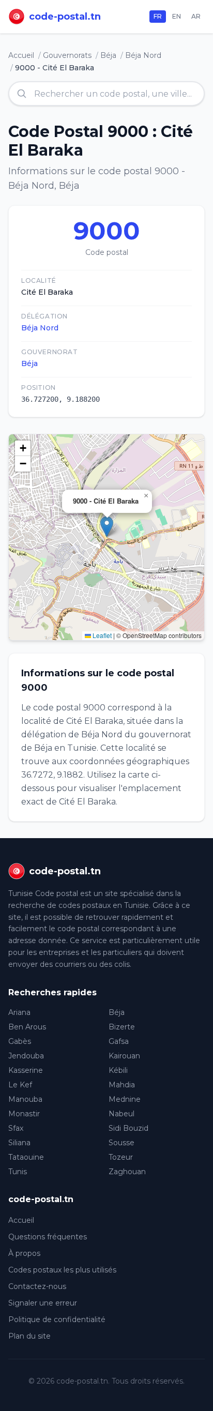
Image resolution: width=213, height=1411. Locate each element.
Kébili (118, 1070)
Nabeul (121, 1113)
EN (176, 16)
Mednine (125, 1099)
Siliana (19, 1142)
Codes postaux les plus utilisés (62, 1270)
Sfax (15, 1128)
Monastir (24, 1113)
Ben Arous (27, 1026)
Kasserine (25, 1070)
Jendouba (26, 1055)
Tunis (17, 1171)
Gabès (19, 1041)
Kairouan (124, 1055)
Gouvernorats (67, 55)
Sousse (121, 1142)
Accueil (21, 55)
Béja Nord (143, 55)
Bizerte (122, 1026)
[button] (106, 526)
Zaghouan (127, 1171)
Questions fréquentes (47, 1236)
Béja (108, 55)
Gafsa (119, 1041)
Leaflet (101, 635)
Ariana (19, 1012)
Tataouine (26, 1157)
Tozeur (121, 1157)
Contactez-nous (37, 1286)
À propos (24, 1253)
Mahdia (122, 1084)
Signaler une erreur (42, 1303)
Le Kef (20, 1084)
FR (158, 16)
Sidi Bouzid (128, 1128)
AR (196, 16)
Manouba (25, 1099)
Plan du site (29, 1336)
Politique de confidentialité (56, 1319)
